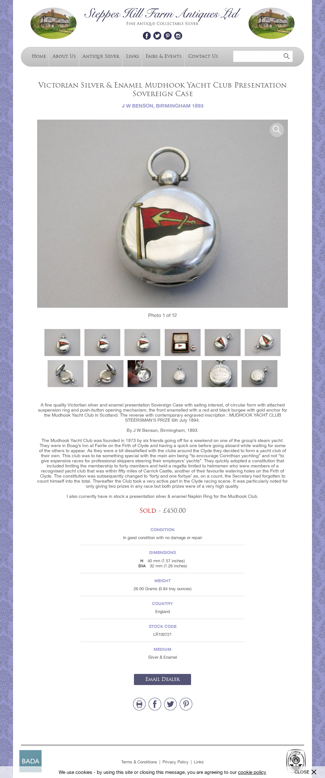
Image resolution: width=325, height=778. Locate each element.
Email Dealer (162, 679)
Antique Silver (101, 56)
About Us (64, 56)
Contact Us (203, 56)
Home (39, 56)
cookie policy (252, 772)
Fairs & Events (164, 56)
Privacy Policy (175, 762)
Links (132, 56)
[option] (162, 214)
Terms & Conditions (139, 762)
